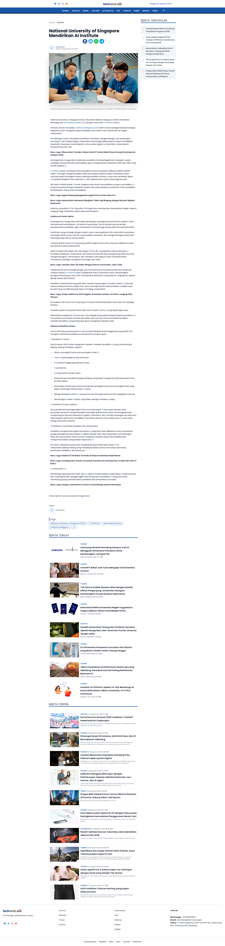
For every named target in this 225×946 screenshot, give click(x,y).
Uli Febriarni (60, 47)
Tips (118, 11)
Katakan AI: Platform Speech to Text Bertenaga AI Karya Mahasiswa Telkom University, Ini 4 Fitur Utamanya (107, 690)
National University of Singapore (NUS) (68, 523)
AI (84, 122)
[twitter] (59, 4)
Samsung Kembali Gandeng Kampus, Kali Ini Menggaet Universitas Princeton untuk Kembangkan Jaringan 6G (104, 550)
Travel (86, 11)
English (145, 11)
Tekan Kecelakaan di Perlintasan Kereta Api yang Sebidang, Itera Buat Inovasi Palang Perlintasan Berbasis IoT (107, 670)
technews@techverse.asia (189, 920)
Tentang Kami (89, 941)
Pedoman (137, 941)
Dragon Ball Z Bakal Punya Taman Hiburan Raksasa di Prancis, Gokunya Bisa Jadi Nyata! (160, 74)
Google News (84, 496)
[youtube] (66, 4)
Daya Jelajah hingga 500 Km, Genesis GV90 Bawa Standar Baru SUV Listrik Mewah (160, 40)
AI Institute (109, 122)
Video (155, 11)
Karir (118, 941)
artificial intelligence (84, 127)
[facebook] (55, 4)
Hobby (136, 11)
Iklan (111, 941)
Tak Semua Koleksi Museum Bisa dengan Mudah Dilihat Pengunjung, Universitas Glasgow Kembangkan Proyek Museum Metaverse (106, 590)
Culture (95, 11)
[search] (164, 10)
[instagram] (63, 4)
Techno (65, 11)
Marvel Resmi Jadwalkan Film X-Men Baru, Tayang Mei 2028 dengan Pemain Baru (159, 51)
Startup (127, 11)
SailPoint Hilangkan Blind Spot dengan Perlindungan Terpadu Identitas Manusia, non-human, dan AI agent (106, 777)
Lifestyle (76, 11)
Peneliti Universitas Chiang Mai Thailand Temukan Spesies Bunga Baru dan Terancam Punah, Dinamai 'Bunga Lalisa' (108, 630)
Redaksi (102, 941)
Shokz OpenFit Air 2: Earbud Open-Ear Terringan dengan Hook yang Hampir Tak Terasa (160, 62)
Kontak (126, 941)
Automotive (107, 11)
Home (51, 22)
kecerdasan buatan (73, 122)
